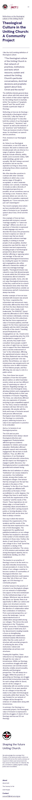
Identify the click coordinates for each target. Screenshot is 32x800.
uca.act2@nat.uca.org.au (11, 796)
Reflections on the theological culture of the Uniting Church (13, 17)
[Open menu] (28, 7)
